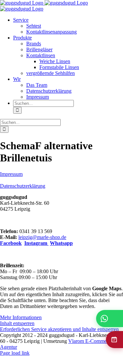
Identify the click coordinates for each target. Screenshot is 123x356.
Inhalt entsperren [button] (17, 323)
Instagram (36, 243)
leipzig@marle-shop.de (42, 237)
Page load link (15, 353)
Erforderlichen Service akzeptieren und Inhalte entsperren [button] (59, 329)
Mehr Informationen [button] (21, 317)
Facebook (11, 243)
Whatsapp (61, 243)
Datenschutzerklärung (22, 186)
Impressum (11, 174)
